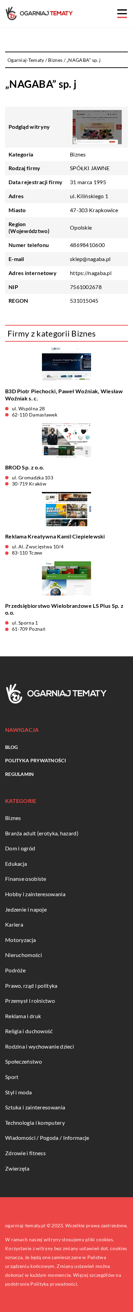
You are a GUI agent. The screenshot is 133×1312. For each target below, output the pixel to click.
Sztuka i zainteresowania (35, 1107)
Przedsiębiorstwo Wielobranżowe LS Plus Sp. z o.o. (64, 609)
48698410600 (87, 245)
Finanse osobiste (25, 878)
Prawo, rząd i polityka (31, 985)
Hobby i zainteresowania (35, 894)
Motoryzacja (20, 940)
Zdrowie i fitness (25, 1153)
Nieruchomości (23, 955)
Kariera (14, 924)
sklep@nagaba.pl (90, 259)
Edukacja (16, 863)
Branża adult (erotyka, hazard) (41, 833)
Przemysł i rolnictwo (30, 1000)
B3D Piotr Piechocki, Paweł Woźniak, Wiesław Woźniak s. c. (64, 394)
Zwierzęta (17, 1168)
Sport (12, 1077)
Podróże (15, 970)
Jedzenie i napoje (26, 909)
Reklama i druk (23, 1016)
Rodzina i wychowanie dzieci (39, 1046)
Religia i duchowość (29, 1031)
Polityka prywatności (35, 760)
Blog (11, 747)
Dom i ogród (20, 848)
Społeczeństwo (23, 1061)
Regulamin (19, 774)
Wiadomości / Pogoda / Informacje (47, 1137)
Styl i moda (18, 1092)
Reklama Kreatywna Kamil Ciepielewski (55, 536)
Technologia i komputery (35, 1122)
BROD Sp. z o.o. (24, 467)
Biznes (78, 154)
